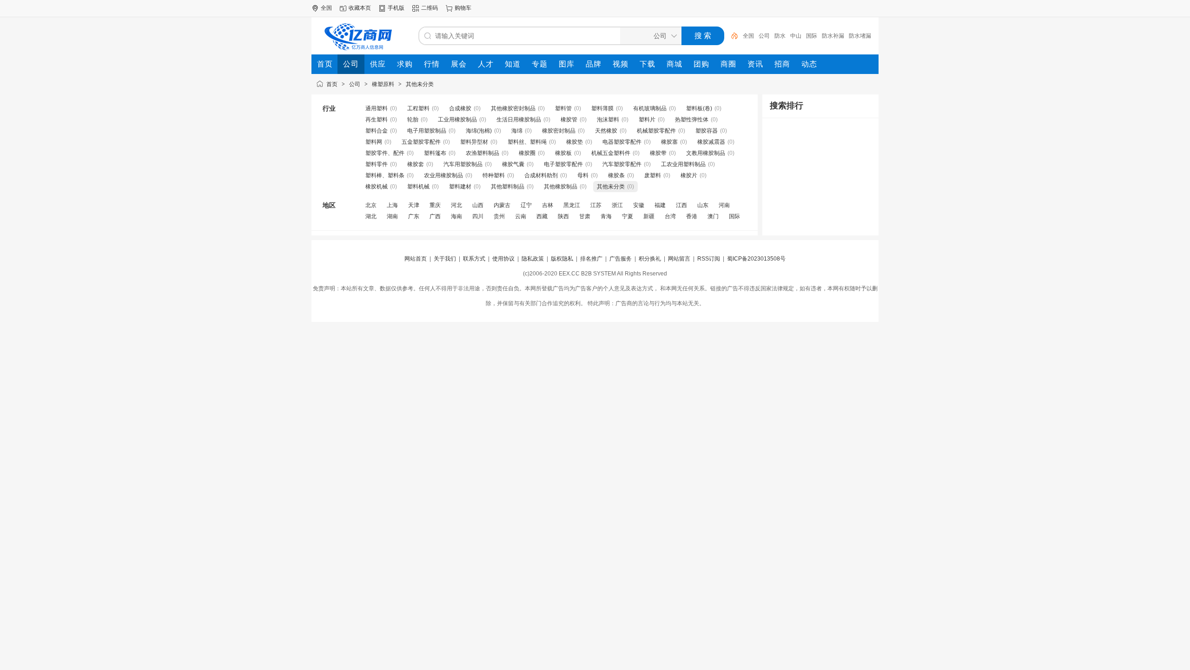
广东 (413, 216)
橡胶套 (415, 164)
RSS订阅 (708, 258)
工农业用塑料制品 (683, 164)
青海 (606, 216)
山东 (702, 205)
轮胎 (412, 119)
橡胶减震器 (711, 142)
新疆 (648, 216)
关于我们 (445, 258)
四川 (477, 216)
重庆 (435, 205)
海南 (456, 216)
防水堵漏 (860, 36)
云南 (520, 216)
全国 (748, 36)
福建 (660, 205)
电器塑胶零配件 (621, 142)
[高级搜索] (731, 36)
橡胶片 (689, 175)
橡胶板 (563, 153)
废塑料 (652, 175)
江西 (681, 205)
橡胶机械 (376, 186)
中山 (795, 36)
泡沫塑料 (608, 119)
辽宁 (526, 205)
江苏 (596, 205)
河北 (456, 205)
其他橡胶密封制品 (513, 108)
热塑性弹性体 (691, 119)
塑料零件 (376, 164)
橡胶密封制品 (558, 130)
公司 (764, 36)
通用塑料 (376, 108)
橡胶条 (616, 175)
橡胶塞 (669, 142)
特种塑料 (494, 175)
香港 (691, 216)
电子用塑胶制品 (426, 130)
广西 (435, 216)
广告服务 (620, 258)
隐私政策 (533, 258)
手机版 (396, 8)
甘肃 (584, 216)
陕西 (563, 216)
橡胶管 (569, 119)
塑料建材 (460, 186)
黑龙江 (571, 205)
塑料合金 (376, 130)
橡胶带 (658, 153)
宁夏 (627, 216)
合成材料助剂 (541, 175)
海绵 (516, 130)
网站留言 (679, 258)
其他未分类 (420, 84)
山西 (477, 205)
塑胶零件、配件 (384, 153)
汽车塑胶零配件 (621, 164)
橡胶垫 (574, 142)
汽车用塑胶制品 (463, 164)
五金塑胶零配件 (421, 142)
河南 (724, 205)
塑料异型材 (474, 142)
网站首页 (415, 258)
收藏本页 (360, 8)
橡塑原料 (383, 84)
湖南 (392, 216)
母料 (582, 175)
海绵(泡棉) (479, 130)
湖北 (371, 216)
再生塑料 (376, 119)
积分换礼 (650, 258)
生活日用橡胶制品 (518, 119)
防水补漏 (833, 36)
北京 (371, 205)
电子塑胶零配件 (563, 164)
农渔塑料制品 (482, 153)
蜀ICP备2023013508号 (756, 258)
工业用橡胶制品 (457, 119)
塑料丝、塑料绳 (527, 142)
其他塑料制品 (507, 186)
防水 (780, 36)
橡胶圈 (527, 153)
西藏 (542, 216)
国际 (811, 36)
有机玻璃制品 (650, 108)
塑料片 (647, 119)
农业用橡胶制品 (443, 175)
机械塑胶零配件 (656, 130)
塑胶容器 (706, 130)
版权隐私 (562, 258)
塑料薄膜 (602, 108)
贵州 (499, 216)
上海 (392, 205)
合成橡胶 (460, 108)
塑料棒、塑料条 (384, 175)
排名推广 (591, 258)
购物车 (463, 8)
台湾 (670, 216)
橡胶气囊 (513, 164)
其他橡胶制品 (560, 186)
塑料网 (373, 142)
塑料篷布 (435, 153)
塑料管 (563, 108)
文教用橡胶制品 (705, 153)
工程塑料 (418, 108)
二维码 (429, 8)
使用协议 (503, 258)
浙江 (617, 205)
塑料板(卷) (699, 108)
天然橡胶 (606, 130)
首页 (331, 84)
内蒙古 (502, 205)
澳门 (713, 216)
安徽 (638, 205)
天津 (413, 205)
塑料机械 (418, 186)
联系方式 (474, 258)
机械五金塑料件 (610, 153)
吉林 (547, 205)
